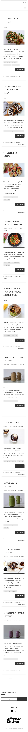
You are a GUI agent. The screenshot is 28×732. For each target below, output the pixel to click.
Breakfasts (13, 76)
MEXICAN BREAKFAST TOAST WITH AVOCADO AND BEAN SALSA (12, 292)
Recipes (18, 76)
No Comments (21, 144)
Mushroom (7, 64)
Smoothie (15, 400)
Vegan (6, 527)
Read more (20, 69)
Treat (14, 461)
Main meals (18, 276)
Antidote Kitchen (20, 160)
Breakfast (7, 62)
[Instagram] (23, 3)
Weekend (21, 131)
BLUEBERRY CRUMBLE (12, 422)
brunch (15, 62)
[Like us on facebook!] (15, 711)
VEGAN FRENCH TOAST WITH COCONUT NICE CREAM (12, 89)
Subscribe (21, 699)
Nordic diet (16, 64)
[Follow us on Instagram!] (12, 711)
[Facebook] (25, 3)
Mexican (15, 197)
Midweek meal (16, 262)
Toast (14, 131)
